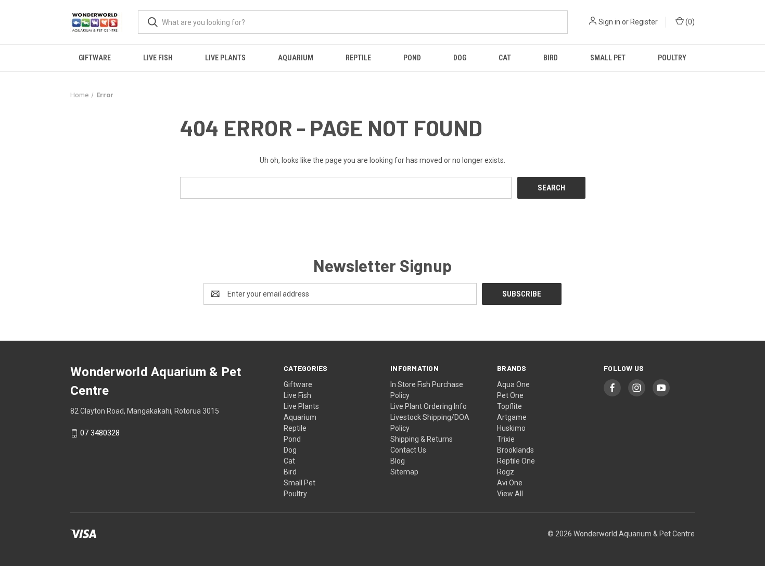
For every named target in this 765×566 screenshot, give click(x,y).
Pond (412, 58)
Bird (550, 58)
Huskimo (511, 428)
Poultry (672, 58)
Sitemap (404, 472)
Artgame (512, 417)
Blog (397, 461)
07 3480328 (100, 433)
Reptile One (516, 461)
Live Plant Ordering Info (428, 406)
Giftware (95, 58)
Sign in (609, 22)
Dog (459, 58)
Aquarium (295, 58)
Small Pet (608, 58)
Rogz (505, 472)
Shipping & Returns (421, 439)
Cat (505, 58)
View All (510, 494)
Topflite (509, 406)
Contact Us (408, 450)
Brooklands (515, 450)
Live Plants (225, 58)
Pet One (510, 395)
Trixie (506, 439)
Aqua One (513, 384)
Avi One (509, 483)
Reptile (358, 58)
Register (644, 22)
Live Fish (158, 58)
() (689, 22)
